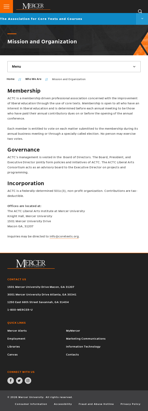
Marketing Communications (86, 338)
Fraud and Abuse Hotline (96, 404)
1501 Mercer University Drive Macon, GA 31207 (40, 287)
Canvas (12, 354)
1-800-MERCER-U (20, 309)
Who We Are (33, 79)
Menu (16, 66)
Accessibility (63, 404)
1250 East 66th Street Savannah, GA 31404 (38, 302)
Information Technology (83, 346)
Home (11, 79)
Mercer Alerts (17, 330)
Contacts (72, 354)
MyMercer (73, 330)
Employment (16, 338)
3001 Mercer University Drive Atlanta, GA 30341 (42, 294)
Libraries (13, 346)
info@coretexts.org (64, 236)
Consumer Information (31, 404)
